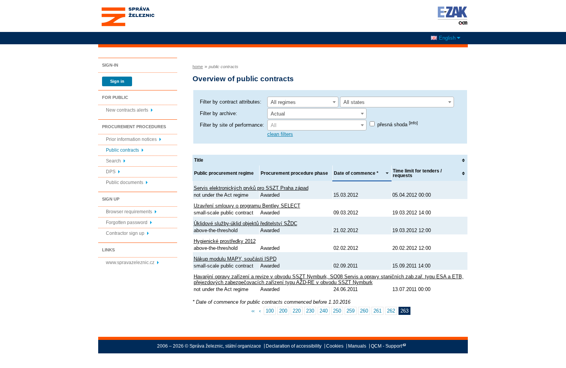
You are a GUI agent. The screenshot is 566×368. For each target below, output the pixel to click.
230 (310, 311)
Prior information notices (131, 139)
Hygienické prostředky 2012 (225, 241)
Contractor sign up (125, 233)
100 (270, 311)
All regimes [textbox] (283, 102)
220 (297, 311)
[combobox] (302, 102)
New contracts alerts (127, 110)
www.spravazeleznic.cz (130, 262)
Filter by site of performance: (232, 125)
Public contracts (122, 150)
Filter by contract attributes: (230, 102)
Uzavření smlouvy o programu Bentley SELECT (247, 206)
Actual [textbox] (278, 114)
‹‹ (253, 311)
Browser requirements (129, 211)
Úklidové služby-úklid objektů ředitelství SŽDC (245, 223)
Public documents (124, 182)
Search (113, 161)
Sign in (117, 81)
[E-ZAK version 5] (451, 15)
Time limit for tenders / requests (417, 173)
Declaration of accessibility (294, 346)
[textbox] (317, 125)
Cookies (334, 346)
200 (283, 311)
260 (364, 311)
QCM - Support (386, 346)
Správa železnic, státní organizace (127, 9)
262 (391, 311)
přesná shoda (397, 124)
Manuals (357, 346)
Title (198, 160)
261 (377, 311)
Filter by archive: (218, 113)
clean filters (280, 134)
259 (351, 311)
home (198, 66)
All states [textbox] (354, 102)
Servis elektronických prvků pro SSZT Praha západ (251, 188)
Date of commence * (356, 173)
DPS (111, 171)
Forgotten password (126, 222)
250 (337, 311)
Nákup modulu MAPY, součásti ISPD (235, 259)
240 (324, 311)
